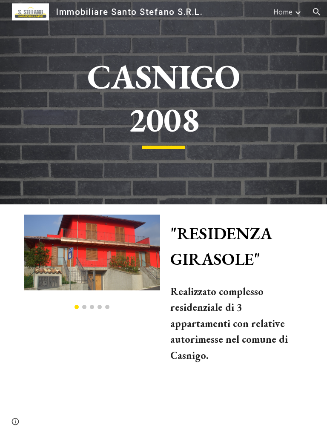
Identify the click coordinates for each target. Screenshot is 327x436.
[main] (163, 102)
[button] (317, 12)
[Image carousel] (92, 262)
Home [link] (283, 12)
